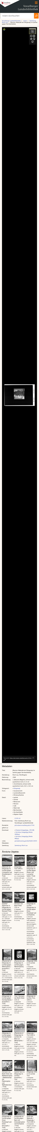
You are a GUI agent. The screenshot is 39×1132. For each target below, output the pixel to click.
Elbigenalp (17, 788)
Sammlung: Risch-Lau (21, 845)
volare (25, 21)
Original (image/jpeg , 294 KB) (25, 830)
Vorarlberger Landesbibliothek (11, 21)
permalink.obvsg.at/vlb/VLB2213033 (26, 841)
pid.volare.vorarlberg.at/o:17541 (24, 825)
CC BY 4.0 (17, 818)
